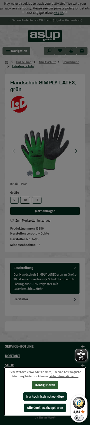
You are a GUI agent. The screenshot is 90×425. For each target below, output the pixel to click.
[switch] (79, 418)
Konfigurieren (45, 385)
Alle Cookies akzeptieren (45, 408)
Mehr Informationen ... (64, 376)
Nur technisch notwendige (45, 396)
